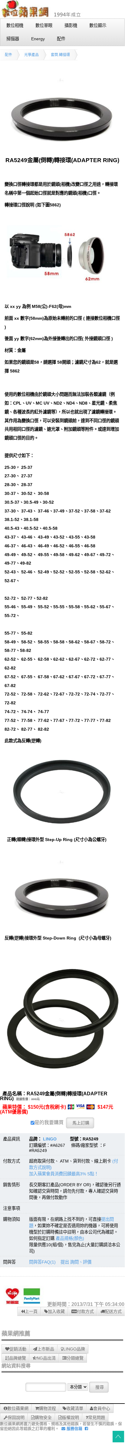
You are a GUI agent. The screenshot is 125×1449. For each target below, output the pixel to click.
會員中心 (101, 1408)
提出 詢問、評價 (76, 1262)
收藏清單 (74, 1408)
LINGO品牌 (74, 1349)
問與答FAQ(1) (42, 1262)
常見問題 (96, 1417)
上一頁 (31, 1311)
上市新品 (45, 1349)
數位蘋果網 (17, 1408)
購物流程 (47, 1408)
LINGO (50, 1139)
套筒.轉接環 (60, 55)
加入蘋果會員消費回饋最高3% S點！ (63, 1173)
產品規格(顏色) (70, 1238)
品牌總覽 (17, 1358)
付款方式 (85, 1311)
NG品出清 (46, 1358)
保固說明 (16, 1417)
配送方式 (113, 1311)
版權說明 (70, 1417)
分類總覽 (75, 1358)
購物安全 (43, 1417)
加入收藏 (56, 1311)
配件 (8, 55)
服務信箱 (73, 1428)
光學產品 (31, 55)
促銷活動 (17, 1349)
